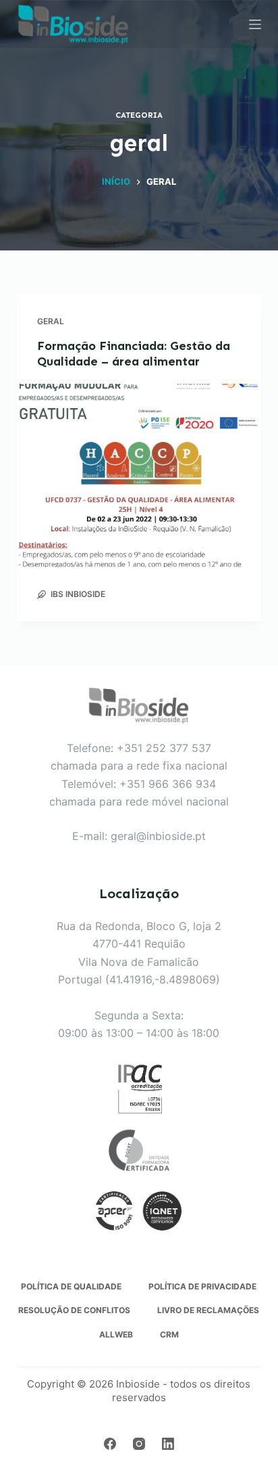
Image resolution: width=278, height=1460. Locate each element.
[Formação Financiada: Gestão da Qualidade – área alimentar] (139, 476)
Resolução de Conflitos (74, 1310)
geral (50, 321)
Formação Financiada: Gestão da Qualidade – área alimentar (133, 353)
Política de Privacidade (202, 1286)
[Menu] (255, 24)
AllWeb (116, 1334)
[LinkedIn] (168, 1444)
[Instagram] (139, 1444)
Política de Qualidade (71, 1286)
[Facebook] (110, 1444)
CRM (169, 1334)
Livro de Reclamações (208, 1310)
